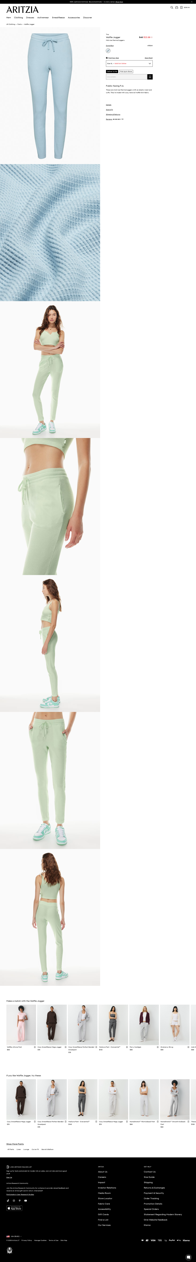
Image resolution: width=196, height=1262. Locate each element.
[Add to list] (150, 77)
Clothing (18, 18)
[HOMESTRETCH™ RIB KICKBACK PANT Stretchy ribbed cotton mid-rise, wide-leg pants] (144, 1099)
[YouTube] (25, 1200)
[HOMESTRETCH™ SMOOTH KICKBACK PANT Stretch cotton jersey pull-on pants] (175, 1099)
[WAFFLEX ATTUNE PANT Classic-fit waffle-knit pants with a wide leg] (21, 1025)
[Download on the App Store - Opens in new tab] (38, 1208)
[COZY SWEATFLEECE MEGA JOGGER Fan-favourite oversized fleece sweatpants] (113, 1099)
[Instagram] (13, 1200)
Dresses (30, 18)
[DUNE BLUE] (108, 50)
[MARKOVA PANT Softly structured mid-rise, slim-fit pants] (113, 1025)
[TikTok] (8, 1200)
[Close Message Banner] (192, 2)
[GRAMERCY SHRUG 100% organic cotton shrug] (175, 1025)
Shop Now (119, 2)
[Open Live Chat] (188, 1257)
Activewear (43, 18)
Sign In (187, 7)
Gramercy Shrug (167, 1047)
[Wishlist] (181, 7)
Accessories (74, 18)
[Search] (171, 7)
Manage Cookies (40, 1240)
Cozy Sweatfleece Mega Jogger (50, 1047)
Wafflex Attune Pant (14, 1047)
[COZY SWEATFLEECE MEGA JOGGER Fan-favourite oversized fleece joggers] (52, 1025)
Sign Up (9, 1177)
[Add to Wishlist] (35, 1047)
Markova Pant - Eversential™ (109, 1047)
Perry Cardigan (135, 1047)
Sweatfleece (58, 18)
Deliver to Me (112, 71)
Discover (87, 18)
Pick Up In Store (126, 71)
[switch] (152, 37)
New (8, 18)
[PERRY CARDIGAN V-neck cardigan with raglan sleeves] (144, 1025)
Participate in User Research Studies (20, 1194)
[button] (112, 58)
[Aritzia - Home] (22, 9)
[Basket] (176, 7)
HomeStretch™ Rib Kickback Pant (142, 1121)
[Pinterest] (19, 1200)
